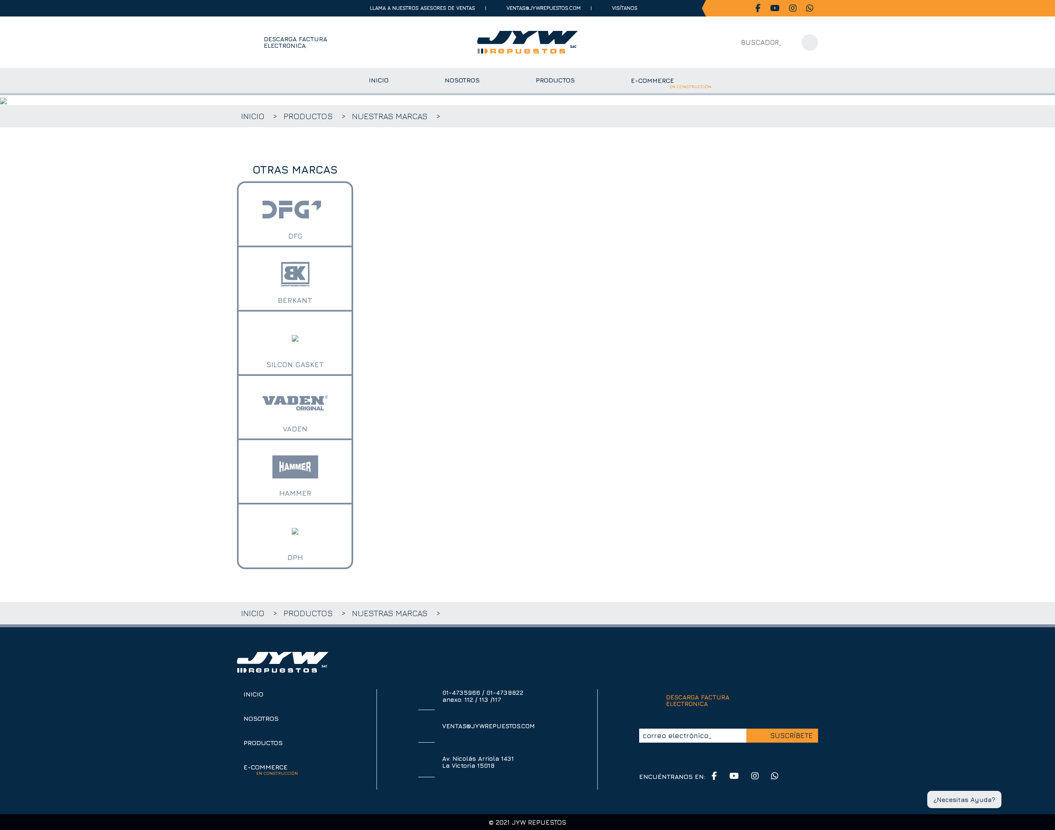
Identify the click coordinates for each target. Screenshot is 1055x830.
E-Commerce (271, 767)
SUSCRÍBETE (791, 736)
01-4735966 (461, 692)
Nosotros (261, 718)
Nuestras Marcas (390, 116)
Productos (308, 116)
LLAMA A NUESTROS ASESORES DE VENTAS (422, 8)
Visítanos (625, 8)
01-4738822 (504, 692)
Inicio (253, 116)
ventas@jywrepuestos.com (543, 8)
